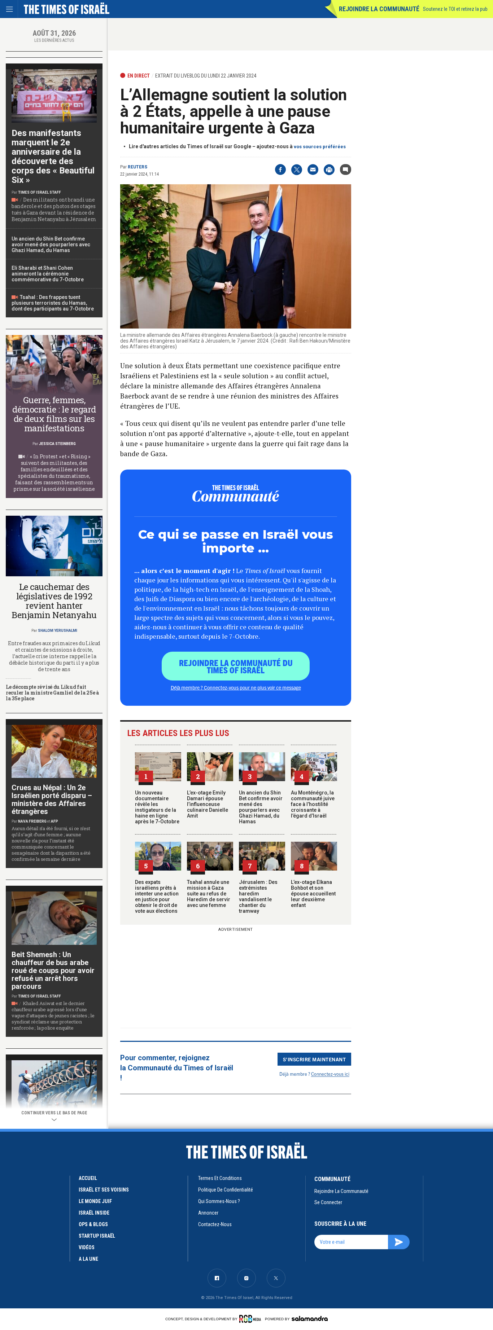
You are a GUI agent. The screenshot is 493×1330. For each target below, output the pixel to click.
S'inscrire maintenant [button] (314, 1059)
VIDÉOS (87, 1247)
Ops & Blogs (93, 1224)
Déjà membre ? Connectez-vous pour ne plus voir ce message (236, 687)
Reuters (137, 166)
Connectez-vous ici (330, 1074)
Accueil (88, 1178)
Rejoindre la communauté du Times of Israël (236, 666)
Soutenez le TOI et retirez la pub (455, 9)
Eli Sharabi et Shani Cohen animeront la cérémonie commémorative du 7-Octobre (48, 273)
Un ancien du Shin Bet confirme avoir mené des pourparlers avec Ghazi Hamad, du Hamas (261, 807)
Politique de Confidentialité (225, 1190)
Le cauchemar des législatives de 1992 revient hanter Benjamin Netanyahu (54, 601)
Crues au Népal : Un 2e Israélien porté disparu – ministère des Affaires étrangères (52, 799)
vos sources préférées (320, 146)
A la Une (88, 1259)
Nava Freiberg (32, 821)
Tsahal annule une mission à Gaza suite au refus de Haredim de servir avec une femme (208, 893)
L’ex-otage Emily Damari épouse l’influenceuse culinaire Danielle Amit (207, 804)
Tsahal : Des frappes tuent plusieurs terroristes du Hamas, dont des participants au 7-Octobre (53, 303)
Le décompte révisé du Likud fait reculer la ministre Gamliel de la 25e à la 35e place (52, 692)
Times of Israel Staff (39, 192)
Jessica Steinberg (57, 444)
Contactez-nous (215, 1224)
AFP (54, 821)
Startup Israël (97, 1236)
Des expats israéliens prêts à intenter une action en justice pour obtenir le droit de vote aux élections (157, 896)
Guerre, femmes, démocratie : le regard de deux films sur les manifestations (54, 414)
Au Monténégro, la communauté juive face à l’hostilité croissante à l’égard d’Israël (313, 804)
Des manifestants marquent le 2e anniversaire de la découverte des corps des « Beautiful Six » (53, 156)
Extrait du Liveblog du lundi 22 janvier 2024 (205, 76)
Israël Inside (94, 1213)
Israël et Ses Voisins (104, 1190)
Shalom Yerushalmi (57, 631)
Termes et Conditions (220, 1178)
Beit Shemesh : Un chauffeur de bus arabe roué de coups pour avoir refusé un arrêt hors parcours (53, 970)
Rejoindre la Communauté (379, 9)
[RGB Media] (251, 1319)
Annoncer (208, 1213)
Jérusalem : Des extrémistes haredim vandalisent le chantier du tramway (258, 896)
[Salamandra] (310, 1318)
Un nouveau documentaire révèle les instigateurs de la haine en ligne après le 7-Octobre (157, 807)
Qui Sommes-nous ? (219, 1201)
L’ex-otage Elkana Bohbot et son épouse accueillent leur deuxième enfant (313, 893)
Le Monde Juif (95, 1201)
